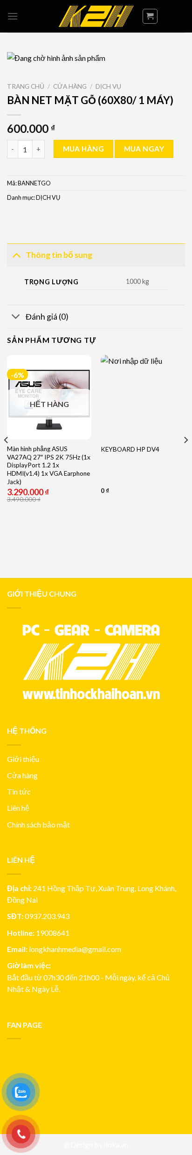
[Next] (185, 458)
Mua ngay (144, 148)
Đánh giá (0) (47, 317)
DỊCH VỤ (108, 86)
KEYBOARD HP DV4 (130, 449)
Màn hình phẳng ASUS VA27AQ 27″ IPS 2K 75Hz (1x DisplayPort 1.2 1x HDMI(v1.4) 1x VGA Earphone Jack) (48, 465)
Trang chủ (25, 86)
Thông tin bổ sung (59, 255)
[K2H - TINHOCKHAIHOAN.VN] (96, 16)
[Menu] (12, 16)
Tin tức (19, 791)
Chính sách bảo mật (38, 824)
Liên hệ (18, 807)
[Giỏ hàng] (150, 16)
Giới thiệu (23, 759)
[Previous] (6, 458)
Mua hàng (83, 148)
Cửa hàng (70, 86)
